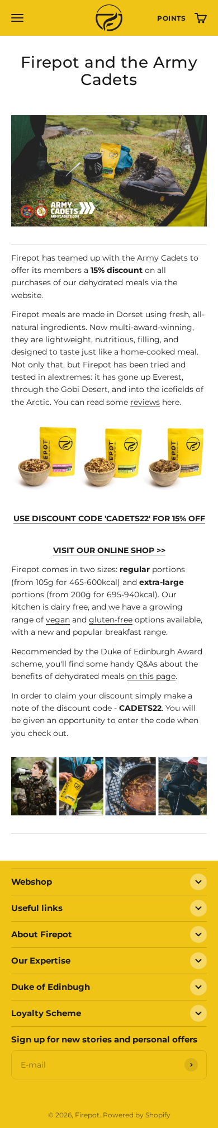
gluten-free (110, 620)
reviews (145, 402)
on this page (151, 676)
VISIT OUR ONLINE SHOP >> (109, 550)
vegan (58, 620)
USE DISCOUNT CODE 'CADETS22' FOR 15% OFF (109, 518)
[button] (171, 18)
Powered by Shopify (136, 1115)
